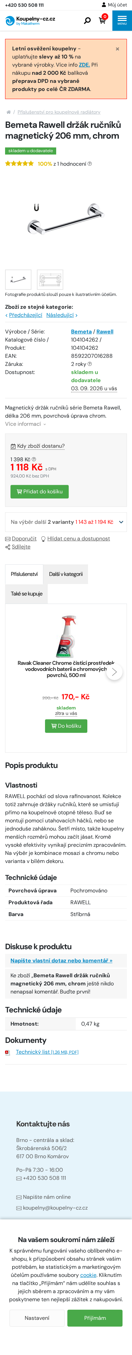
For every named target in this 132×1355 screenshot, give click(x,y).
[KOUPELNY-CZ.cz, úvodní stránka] (30, 21)
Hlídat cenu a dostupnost (78, 538)
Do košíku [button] (69, 725)
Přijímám (95, 1318)
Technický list (47, 1051)
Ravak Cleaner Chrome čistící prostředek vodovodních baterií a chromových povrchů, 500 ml (66, 669)
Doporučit (24, 538)
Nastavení (37, 1318)
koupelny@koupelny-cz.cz (55, 1207)
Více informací (23, 423)
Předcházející (25, 315)
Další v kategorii (66, 574)
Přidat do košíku (42, 491)
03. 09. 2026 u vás (94, 388)
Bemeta (81, 331)
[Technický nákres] (50, 280)
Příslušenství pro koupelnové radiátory (59, 112)
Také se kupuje (26, 593)
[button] (87, 20)
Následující (60, 315)
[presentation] (17, 672)
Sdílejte (21, 546)
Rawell (104, 331)
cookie (88, 1275)
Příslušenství (24, 574)
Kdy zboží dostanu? (41, 445)
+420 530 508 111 (44, 1178)
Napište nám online (47, 1196)
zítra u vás (66, 713)
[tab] (24, 574)
